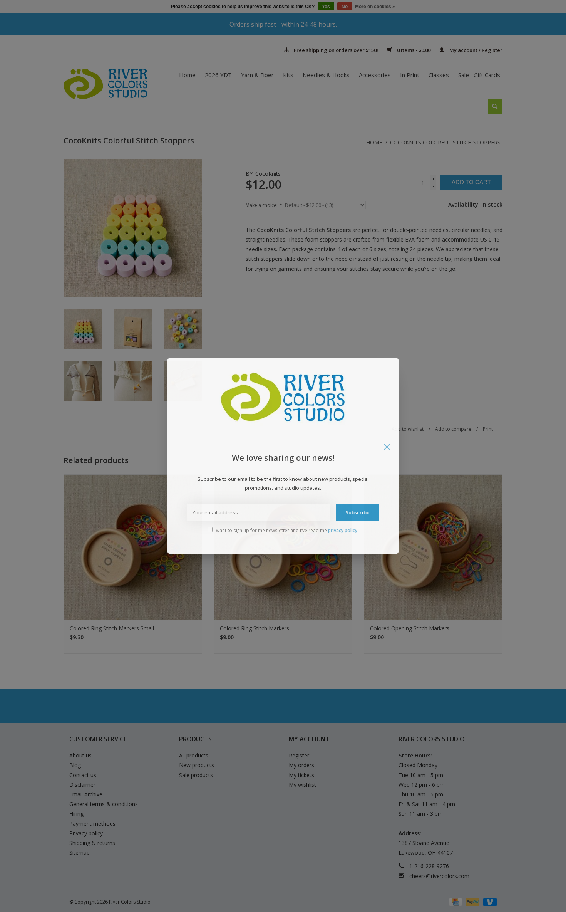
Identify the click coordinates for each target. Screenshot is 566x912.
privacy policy (342, 530)
